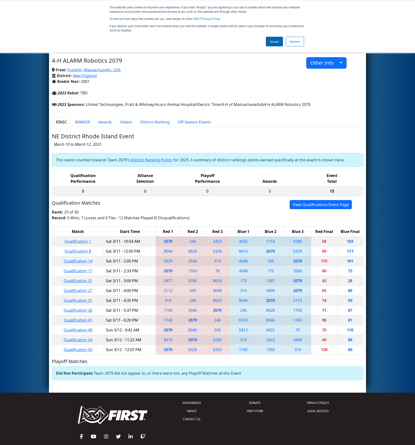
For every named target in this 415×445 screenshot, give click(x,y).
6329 (297, 251)
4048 (243, 261)
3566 (192, 261)
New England (85, 75)
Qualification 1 (78, 241)
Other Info (323, 63)
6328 (217, 251)
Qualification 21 (78, 280)
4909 (270, 290)
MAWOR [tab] (82, 122)
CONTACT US (192, 419)
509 (192, 290)
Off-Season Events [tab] (194, 122)
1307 (270, 280)
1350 (192, 271)
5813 (243, 330)
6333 (243, 320)
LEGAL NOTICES (318, 411)
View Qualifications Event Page (321, 204)
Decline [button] (295, 41)
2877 (168, 280)
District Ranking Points (151, 160)
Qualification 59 (78, 349)
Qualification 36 (78, 310)
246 (192, 241)
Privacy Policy (206, 19)
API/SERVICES (192, 403)
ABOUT (192, 411)
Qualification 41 (78, 320)
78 (217, 271)
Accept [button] (274, 41)
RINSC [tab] (61, 122)
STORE (255, 411)
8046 (168, 251)
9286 (297, 241)
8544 (243, 300)
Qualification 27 (78, 290)
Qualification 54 (78, 339)
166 (270, 261)
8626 (192, 251)
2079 (168, 241)
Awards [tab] (105, 122)
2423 (217, 241)
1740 (297, 310)
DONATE (255, 403)
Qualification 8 (78, 251)
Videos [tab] (126, 122)
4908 (297, 339)
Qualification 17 (78, 271)
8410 (243, 251)
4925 (243, 241)
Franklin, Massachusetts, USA (94, 70)
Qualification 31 (78, 300)
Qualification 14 (78, 261)
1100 (168, 310)
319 (217, 261)
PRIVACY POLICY (318, 403)
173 (270, 271)
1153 (270, 241)
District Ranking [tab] (155, 122)
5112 (168, 290)
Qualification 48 (78, 330)
